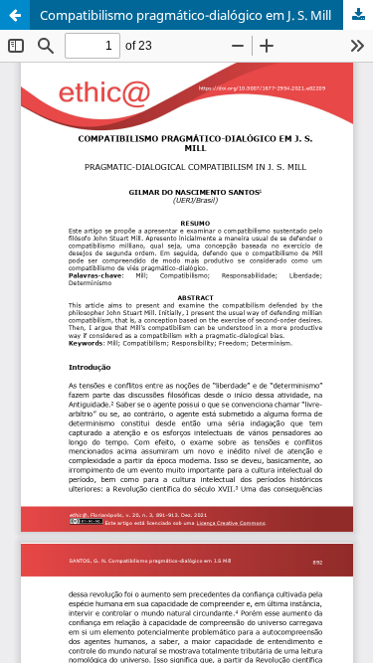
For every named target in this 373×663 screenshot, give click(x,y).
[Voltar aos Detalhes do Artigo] (15, 15)
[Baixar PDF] (358, 15)
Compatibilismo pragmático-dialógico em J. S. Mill (185, 15)
